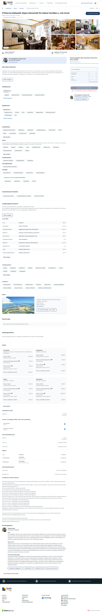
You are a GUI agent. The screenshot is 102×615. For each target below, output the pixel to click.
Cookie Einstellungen (27, 602)
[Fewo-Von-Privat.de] (51, 598)
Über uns (4, 597)
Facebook (65, 597)
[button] (26, 34)
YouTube (65, 600)
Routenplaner (40, 306)
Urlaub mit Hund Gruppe (69, 598)
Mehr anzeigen (7, 79)
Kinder (72, 76)
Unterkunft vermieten (88, 3)
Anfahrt (53, 309)
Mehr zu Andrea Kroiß (13, 62)
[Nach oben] (99, 612)
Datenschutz (25, 600)
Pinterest (65, 603)
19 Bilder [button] (6, 47)
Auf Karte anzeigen (43, 309)
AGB (23, 598)
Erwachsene (74, 73)
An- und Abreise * (76, 69)
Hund (72, 79)
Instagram (65, 602)
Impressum (25, 597)
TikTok (64, 605)
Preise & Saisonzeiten (93, 81)
